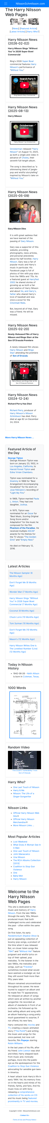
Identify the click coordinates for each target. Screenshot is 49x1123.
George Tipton (15, 458)
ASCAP (31, 531)
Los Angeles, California (21, 466)
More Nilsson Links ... (23, 825)
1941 (11, 951)
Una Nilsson (19, 857)
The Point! (20, 1031)
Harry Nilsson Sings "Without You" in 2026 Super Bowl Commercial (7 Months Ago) (24, 601)
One (15, 872)
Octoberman (16, 149)
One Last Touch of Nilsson (26, 787)
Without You (17, 70)
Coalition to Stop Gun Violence (23, 1066)
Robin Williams (15, 1043)
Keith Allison (33, 673)
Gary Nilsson (27, 241)
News (15, 28)
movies (31, 1024)
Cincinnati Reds (17, 303)
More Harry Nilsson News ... (19, 437)
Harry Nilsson (16, 350)
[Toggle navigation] (5, 3)
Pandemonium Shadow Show (22, 935)
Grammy (14, 481)
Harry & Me (18, 790)
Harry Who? (33, 31)
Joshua (23, 504)
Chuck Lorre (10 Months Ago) (24, 617)
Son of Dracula (20, 355)
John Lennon (24, 1050)
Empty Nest (27, 539)
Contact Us (24, 1115)
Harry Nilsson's (17, 413)
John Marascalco (21, 854)
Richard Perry (16, 410)
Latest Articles (17, 31)
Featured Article (28, 28)
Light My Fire (17, 492)
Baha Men (18, 875)
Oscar (30, 513)
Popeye (25, 1040)
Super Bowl (28, 61)
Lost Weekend (20, 841)
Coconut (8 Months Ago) (22, 610)
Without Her (26, 951)
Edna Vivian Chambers (21, 472)
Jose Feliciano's (17, 490)
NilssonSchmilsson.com (30, 3)
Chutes (25, 157)
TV (9, 1028)
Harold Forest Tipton (20, 469)
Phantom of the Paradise (22, 528)
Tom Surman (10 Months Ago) (24, 623)
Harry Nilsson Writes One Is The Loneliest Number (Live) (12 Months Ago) (24, 648)
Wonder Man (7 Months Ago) (24, 592)
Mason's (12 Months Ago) (22, 639)
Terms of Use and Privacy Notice (24, 1120)
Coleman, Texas (31, 676)
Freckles (28, 967)
